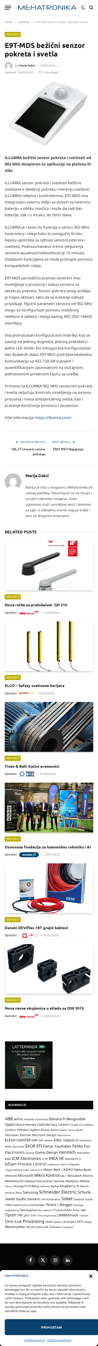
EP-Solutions (83, 1140)
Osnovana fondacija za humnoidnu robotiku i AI (48, 846)
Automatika (41, 1119)
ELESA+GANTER (18, 1140)
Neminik (59, 1181)
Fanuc (48, 1146)
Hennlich (67, 1152)
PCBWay (33, 1186)
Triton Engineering (47, 1215)
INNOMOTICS (73, 1159)
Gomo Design (46, 1152)
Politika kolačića (34, 1340)
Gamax (30, 1152)
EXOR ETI (33, 1146)
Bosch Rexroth (26, 1125)
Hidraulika (83, 1152)
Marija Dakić (27, 65)
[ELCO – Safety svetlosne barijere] (49, 646)
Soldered (79, 1199)
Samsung (30, 1192)
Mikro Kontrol (46, 1175)
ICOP (45, 1159)
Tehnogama (28, 1210)
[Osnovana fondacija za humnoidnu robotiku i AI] (49, 807)
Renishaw (10, 1192)
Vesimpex (69, 1222)
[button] (90, 1276)
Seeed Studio (15, 1199)
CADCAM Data (47, 1124)
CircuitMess (86, 1124)
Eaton (55, 1130)
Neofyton (72, 1181)
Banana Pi (57, 1118)
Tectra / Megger (59, 1204)
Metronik (11, 1176)
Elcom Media (76, 1130)
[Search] (90, 7)
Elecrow (25, 1135)
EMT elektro (46, 1140)
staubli (89, 1199)
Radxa (55, 1186)
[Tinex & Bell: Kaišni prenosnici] (49, 727)
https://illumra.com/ (52, 417)
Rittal (19, 1192)
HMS (8, 1159)
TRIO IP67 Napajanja (68, 449)
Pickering (45, 1186)
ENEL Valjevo (64, 1140)
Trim (33, 1215)
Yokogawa (67, 1227)
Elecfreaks (12, 1135)
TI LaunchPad (62, 1210)
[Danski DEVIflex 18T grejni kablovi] (49, 888)
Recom (84, 1186)
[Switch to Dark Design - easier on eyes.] (83, 7)
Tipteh (10, 1215)
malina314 (36, 1170)
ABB (9, 1118)
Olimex (8, 1186)
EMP (35, 1140)
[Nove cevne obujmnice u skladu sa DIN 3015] (49, 969)
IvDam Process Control (25, 1164)
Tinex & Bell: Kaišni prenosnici (32, 766)
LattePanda (53, 1164)
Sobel (67, 1198)
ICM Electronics (26, 1158)
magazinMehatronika (17, 1170)
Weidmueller (15, 1226)
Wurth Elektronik (37, 1227)
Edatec (64, 1130)
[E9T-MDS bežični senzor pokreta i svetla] (49, 114)
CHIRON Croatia (68, 1124)
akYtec (18, 1119)
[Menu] (8, 7)
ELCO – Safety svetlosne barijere (34, 685)
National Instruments (38, 1181)
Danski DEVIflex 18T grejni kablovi (36, 927)
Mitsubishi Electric (80, 1175)
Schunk (84, 1192)
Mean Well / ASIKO (58, 1169)
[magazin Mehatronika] (47, 8)
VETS (80, 1221)
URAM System (53, 1222)
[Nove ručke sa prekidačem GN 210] (49, 565)
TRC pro (23, 1215)
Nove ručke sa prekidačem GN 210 (36, 604)
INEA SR (56, 1158)
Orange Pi (20, 1186)
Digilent (34, 1130)
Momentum (14, 1181)
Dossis (45, 1130)
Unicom (83, 1215)
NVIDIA (85, 1181)
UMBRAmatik (68, 1215)
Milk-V (63, 1175)
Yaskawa (55, 1227)
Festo (77, 1146)
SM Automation (51, 1199)
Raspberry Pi (69, 1186)
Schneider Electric (58, 1192)
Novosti (13, 34)
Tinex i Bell (79, 1210)
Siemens (34, 1199)
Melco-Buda (82, 1169)
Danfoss (10, 1130)
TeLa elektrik (45, 1210)
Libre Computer (70, 1164)
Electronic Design (44, 1135)
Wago (88, 1222)
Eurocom (18, 1146)
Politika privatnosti (59, 1340)
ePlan (8, 1146)
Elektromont (64, 1135)
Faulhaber (63, 1146)
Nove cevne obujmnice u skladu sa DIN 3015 (44, 1008)
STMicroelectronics (16, 1205)
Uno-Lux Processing (24, 1221)
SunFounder (37, 1205)
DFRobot (23, 1130)
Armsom (29, 1119)
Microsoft (25, 1175)
